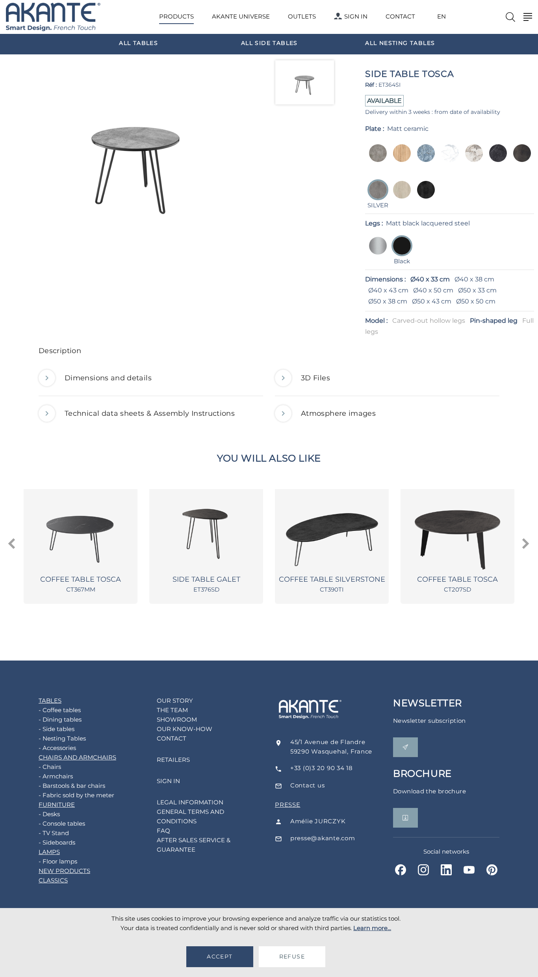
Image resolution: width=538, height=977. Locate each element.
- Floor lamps (58, 861)
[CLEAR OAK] (399, 158)
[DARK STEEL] (519, 158)
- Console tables (62, 823)
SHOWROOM (177, 719)
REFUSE (292, 956)
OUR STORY (175, 700)
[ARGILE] (375, 158)
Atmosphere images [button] (338, 413)
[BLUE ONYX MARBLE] (423, 158)
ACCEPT (219, 956)
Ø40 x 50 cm (433, 290)
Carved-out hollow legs (428, 320)
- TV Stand (54, 833)
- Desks (49, 814)
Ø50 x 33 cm (477, 290)
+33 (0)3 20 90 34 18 (321, 768)
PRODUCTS (176, 16)
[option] (138, 42)
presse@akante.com (322, 838)
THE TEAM (172, 710)
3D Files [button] (315, 378)
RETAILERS (173, 759)
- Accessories (57, 748)
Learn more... (372, 928)
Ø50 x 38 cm (387, 301)
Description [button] (60, 350)
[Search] (510, 17)
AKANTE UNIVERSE (241, 16)
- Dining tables (60, 719)
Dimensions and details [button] (108, 378)
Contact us (307, 785)
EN (441, 16)
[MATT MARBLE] (447, 158)
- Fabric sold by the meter (76, 795)
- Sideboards (57, 842)
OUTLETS (302, 16)
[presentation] (12, 544)
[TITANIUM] (423, 195)
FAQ (163, 830)
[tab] (269, 353)
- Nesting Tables (62, 738)
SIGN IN (355, 16)
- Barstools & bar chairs (72, 785)
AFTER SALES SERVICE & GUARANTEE (193, 844)
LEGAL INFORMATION (190, 802)
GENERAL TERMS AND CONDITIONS (190, 816)
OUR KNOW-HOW (184, 729)
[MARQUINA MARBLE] (495, 158)
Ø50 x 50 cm (475, 301)
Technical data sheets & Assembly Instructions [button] (150, 413)
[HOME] (53, 17)
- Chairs (50, 766)
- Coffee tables (60, 710)
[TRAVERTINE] (399, 195)
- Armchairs (56, 776)
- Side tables (56, 729)
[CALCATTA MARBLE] (471, 158)
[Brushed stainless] (375, 251)
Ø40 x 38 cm (474, 279)
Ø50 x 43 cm (431, 301)
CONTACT (400, 16)
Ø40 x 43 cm (388, 290)
